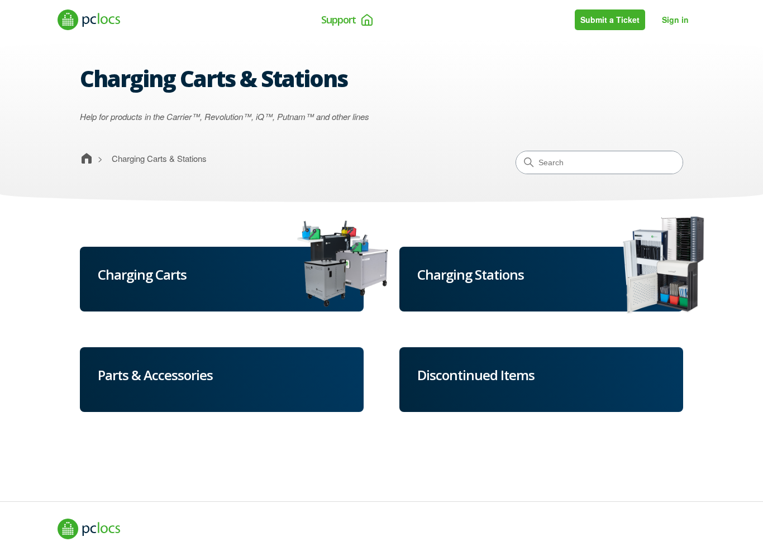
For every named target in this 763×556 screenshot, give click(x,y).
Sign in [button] (675, 19)
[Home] (89, 19)
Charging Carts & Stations (159, 158)
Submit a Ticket (610, 19)
